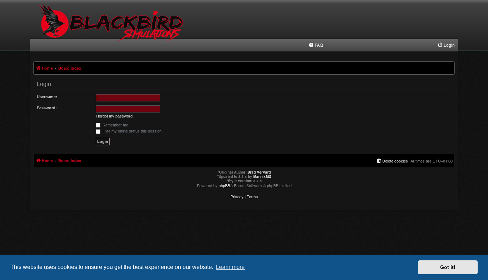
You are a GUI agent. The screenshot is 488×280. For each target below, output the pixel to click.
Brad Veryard (259, 172)
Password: (47, 108)
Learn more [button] (230, 267)
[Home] (112, 28)
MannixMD (262, 176)
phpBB (224, 185)
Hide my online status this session (131, 131)
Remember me (114, 125)
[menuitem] (315, 45)
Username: (47, 97)
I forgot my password (114, 116)
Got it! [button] (447, 267)
